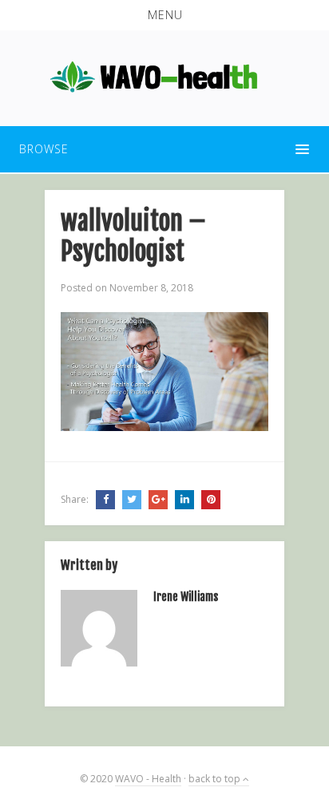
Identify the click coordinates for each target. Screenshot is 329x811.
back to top (215, 778)
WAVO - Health (148, 778)
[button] (164, 15)
